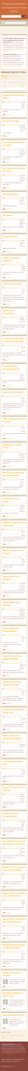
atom (2, 1035)
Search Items (4, 78)
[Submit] (25, 16)
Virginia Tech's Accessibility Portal (12, 66)
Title (9, 87)
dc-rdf (8, 1035)
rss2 (5, 1037)
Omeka (15, 1066)
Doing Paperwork (10, 194)
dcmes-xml (14, 1035)
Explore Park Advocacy (12, 284)
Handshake (7, 215)
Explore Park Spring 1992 (13, 1015)
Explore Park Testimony (12, 392)
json (19, 1035)
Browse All (5, 76)
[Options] (22, 16)
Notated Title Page (10, 121)
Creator (14, 87)
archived (8, 114)
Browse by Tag (14, 76)
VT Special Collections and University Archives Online (14, 7)
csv (5, 1035)
